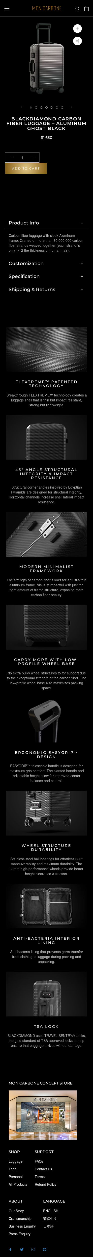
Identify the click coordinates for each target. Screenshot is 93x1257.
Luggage (16, 1161)
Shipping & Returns (32, 289)
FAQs (39, 1161)
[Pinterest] (44, 1249)
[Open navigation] (6, 8)
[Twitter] (22, 1249)
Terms (40, 1176)
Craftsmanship (20, 1218)
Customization (26, 263)
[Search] (77, 8)
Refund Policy (45, 1184)
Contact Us (43, 1168)
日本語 (48, 1226)
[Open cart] (86, 8)
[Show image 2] (36, 107)
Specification (24, 276)
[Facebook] (10, 1249)
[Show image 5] (52, 107)
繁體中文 (50, 1218)
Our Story (16, 1210)
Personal (16, 1176)
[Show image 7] (62, 107)
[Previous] (21, 107)
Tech (12, 1168)
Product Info (24, 223)
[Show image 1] (31, 107)
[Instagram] (33, 1249)
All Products (18, 1184)
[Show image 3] (41, 107)
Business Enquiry (22, 1226)
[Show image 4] (46, 107)
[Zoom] (77, 28)
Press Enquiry (20, 1233)
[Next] (71, 107)
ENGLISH (50, 1210)
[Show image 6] (57, 107)
